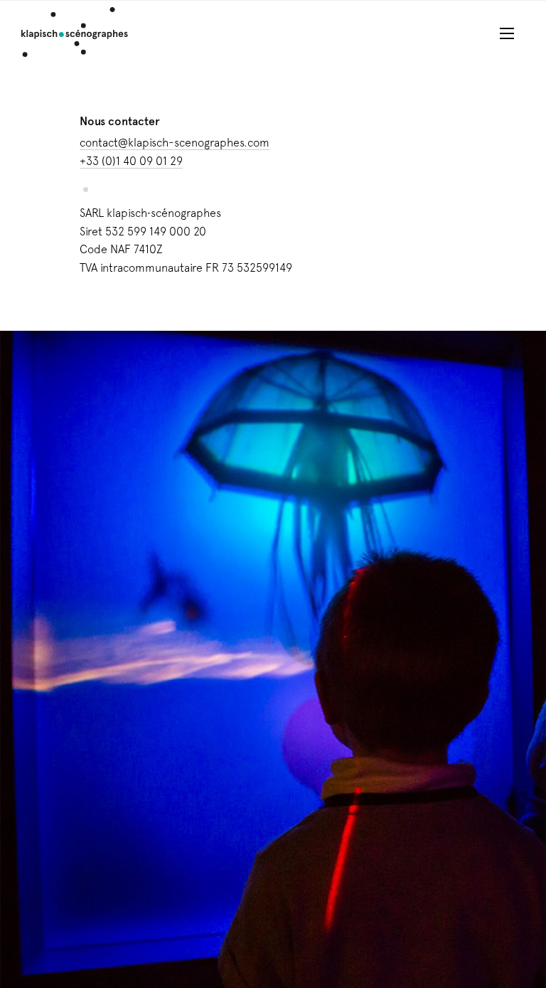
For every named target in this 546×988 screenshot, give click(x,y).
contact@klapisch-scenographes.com (174, 142)
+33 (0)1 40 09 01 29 (131, 161)
